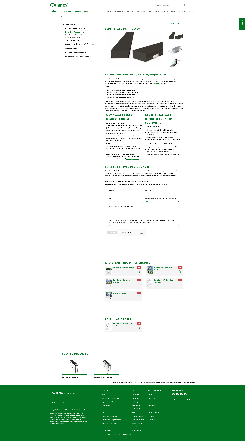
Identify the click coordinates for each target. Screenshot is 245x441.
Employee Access (58, 402)
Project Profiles (119, 11)
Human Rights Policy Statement (111, 420)
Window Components (73, 28)
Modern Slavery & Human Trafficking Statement (116, 434)
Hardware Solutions (138, 420)
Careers (173, 11)
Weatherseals (71, 48)
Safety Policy (106, 405)
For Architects (136, 409)
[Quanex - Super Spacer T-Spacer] (74, 367)
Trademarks (105, 427)
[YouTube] (185, 394)
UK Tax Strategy (106, 430)
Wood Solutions (136, 430)
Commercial (67, 24)
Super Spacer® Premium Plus (74, 35)
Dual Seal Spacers (73, 32)
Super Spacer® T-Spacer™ (73, 38)
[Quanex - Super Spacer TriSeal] (175, 50)
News (150, 11)
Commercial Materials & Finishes (79, 44)
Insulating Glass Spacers (139, 402)
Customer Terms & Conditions (111, 398)
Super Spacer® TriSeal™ (73, 40)
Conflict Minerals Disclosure (110, 423)
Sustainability (141, 11)
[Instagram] (181, 394)
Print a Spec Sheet (176, 24)
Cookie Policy (106, 409)
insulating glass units (132, 159)
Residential (135, 394)
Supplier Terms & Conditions (110, 402)
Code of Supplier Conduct (109, 416)
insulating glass (158, 83)
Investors (165, 11)
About (109, 11)
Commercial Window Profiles (78, 57)
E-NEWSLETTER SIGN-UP (182, 399)
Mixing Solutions (137, 427)
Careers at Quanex (153, 412)
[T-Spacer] (175, 36)
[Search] (185, 5)
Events (157, 11)
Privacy (104, 412)
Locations (182, 11)
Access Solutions (137, 423)
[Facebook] (173, 394)
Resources (130, 11)
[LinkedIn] (177, 394)
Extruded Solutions (137, 416)
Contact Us (192, 11)
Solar (133, 412)
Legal (103, 394)
